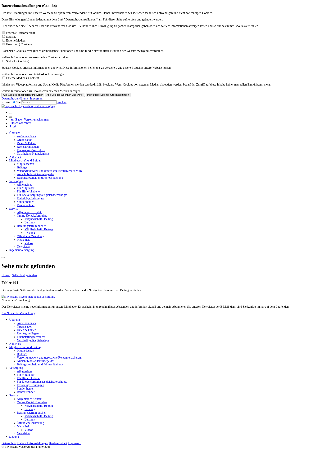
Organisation (24, 139)
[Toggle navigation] (3, 257)
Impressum (36, 98)
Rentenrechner (25, 205)
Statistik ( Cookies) (17, 61)
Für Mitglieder (25, 188)
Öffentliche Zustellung (30, 236)
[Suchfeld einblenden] (10, 113)
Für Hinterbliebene (28, 191)
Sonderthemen (25, 201)
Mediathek (23, 239)
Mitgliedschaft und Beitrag (25, 160)
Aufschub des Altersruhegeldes (35, 174)
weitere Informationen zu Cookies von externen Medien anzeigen (41, 91)
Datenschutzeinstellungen (32, 443)
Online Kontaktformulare (32, 215)
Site (18, 102)
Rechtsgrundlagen (28, 146)
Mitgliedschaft (25, 163)
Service (13, 208)
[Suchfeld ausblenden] (10, 117)
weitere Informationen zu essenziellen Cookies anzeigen (35, 57)
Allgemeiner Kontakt (29, 212)
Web (8, 102)
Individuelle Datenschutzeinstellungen (108, 94)
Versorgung (16, 181)
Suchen (61, 102)
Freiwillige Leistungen (30, 198)
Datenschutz (9, 443)
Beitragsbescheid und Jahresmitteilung (40, 177)
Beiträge (22, 167)
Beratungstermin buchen (31, 225)
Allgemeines (24, 184)
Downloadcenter (21, 123)
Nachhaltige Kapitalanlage (33, 153)
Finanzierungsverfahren (31, 150)
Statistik (11, 36)
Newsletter (23, 246)
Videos (29, 243)
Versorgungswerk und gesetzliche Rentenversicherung (49, 170)
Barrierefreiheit (58, 443)
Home (6, 275)
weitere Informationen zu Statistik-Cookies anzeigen (33, 74)
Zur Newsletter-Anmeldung (18, 313)
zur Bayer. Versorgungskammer (30, 119)
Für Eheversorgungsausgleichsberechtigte (42, 194)
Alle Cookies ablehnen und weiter (65, 94)
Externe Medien (15, 40)
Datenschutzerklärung (15, 98)
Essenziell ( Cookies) (19, 44)
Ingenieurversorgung (21, 250)
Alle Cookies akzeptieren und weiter (23, 94)
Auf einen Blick (26, 136)
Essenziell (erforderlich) (20, 32)
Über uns (14, 133)
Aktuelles (15, 157)
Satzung (14, 436)
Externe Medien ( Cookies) (22, 78)
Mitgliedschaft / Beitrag (39, 219)
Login (13, 126)
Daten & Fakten (26, 143)
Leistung (30, 222)
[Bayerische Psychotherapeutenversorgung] (28, 106)
